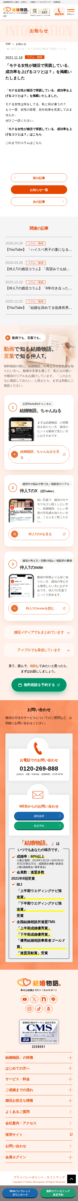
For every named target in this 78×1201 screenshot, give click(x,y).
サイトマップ (56, 1177)
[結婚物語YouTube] (25, 999)
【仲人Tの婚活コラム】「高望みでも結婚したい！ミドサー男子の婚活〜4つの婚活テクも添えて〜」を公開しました (39, 269)
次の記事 (39, 201)
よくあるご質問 (17, 1112)
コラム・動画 (34, 57)
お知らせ (21, 44)
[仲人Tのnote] (44, 999)
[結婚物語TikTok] (39, 1009)
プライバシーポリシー (28, 1177)
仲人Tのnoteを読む (40, 608)
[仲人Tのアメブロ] (48, 1009)
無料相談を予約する (39, 684)
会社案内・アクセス (21, 1123)
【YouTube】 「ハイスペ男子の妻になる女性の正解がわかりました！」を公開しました (39, 249)
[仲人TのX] (34, 999)
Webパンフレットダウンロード (20, 1193)
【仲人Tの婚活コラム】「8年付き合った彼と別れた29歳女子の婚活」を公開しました (39, 288)
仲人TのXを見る (40, 534)
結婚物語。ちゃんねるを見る (39, 454)
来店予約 (39, 825)
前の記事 (39, 178)
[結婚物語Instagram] (29, 1009)
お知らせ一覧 (39, 190)
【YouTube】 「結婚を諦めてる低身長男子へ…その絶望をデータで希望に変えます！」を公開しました (39, 307)
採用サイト (14, 1134)
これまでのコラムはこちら (23, 142)
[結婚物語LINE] (53, 999)
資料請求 (39, 816)
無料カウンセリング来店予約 (58, 1193)
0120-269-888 (39, 768)
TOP (8, 44)
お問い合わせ (15, 1146)
